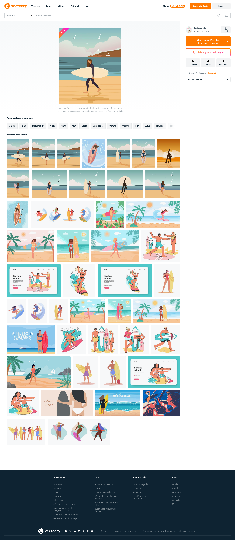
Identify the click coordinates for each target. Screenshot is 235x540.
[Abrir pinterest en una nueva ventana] (79, 531)
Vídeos (61, 6)
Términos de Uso (149, 531)
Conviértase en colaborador (139, 497)
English (175, 484)
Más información (195, 79)
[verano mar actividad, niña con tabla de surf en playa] (39, 372)
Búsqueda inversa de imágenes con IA (63, 509)
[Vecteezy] (15, 6)
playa (63, 125)
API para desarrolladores (64, 504)
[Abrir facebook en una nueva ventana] (66, 531)
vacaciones (98, 125)
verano (112, 125)
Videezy (56, 492)
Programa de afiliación (105, 492)
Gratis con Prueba (208, 41)
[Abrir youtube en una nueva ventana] (92, 531)
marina (12, 125)
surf (137, 125)
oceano (125, 125)
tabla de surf (38, 125)
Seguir (225, 31)
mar (74, 125)
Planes (166, 6)
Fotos (48, 6)
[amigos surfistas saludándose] (161, 403)
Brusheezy (58, 484)
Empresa (57, 496)
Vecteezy (57, 488)
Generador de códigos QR (65, 518)
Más (87, 6)
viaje (52, 125)
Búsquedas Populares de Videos (106, 509)
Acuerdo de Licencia (104, 484)
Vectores (35, 6)
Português (177, 492)
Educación (58, 500)
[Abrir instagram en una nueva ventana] (70, 531)
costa (84, 125)
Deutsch (176, 496)
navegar (160, 125)
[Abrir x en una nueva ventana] (88, 531)
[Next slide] (175, 126)
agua (147, 125)
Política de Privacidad (167, 531)
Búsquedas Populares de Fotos (106, 503)
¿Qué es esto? (212, 73)
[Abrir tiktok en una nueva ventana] (83, 531)
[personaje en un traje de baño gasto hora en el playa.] (79, 280)
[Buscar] (219, 15)
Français (176, 500)
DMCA (97, 488)
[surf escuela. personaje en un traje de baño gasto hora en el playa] (160, 246)
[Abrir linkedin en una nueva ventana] (75, 531)
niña (23, 125)
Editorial (75, 6)
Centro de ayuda (140, 484)
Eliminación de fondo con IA (66, 514)
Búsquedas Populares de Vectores (106, 497)
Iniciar (221, 6)
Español (175, 488)
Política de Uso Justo (186, 531)
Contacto (137, 488)
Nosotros (137, 492)
